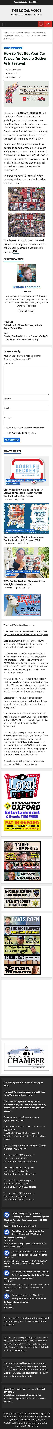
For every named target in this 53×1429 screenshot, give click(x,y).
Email (7, 408)
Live (48, 23)
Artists (8, 572)
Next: (26, 336)
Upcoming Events (12, 483)
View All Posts (26, 311)
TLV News (8, 499)
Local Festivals (39, 480)
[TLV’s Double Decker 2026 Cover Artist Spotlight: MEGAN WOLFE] (26, 562)
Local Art (29, 480)
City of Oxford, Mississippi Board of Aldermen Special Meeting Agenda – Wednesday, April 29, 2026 (26, 1216)
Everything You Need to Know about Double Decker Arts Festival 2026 (24, 538)
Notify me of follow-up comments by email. (25, 427)
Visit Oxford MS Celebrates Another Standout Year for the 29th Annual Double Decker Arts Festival (23, 492)
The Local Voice (26, 10)
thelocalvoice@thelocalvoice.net (25, 1395)
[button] (4, 23)
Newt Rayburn (10, 543)
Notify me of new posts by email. (21, 432)
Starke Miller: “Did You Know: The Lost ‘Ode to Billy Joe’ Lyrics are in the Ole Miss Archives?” (26, 1275)
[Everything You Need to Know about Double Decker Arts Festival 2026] (26, 518)
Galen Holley (18, 1213)
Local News (30, 530)
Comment (9, 363)
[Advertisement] (26, 1008)
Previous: (23, 324)
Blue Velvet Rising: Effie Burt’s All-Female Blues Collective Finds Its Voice (25, 1298)
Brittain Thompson (13, 69)
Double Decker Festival (13, 48)
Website (7, 418)
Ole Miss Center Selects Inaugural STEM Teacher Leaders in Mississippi (24, 1234)
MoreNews (20, 1426)
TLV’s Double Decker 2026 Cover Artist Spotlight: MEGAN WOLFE (24, 583)
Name (7, 398)
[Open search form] (34, 23)
